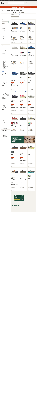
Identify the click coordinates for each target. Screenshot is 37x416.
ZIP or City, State (4, 20)
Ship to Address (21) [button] (5, 25)
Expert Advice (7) (21, 12)
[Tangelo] (15, 28)
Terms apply (16, 208)
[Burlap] (20, 52)
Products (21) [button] (15, 12)
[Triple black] (13, 28)
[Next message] (29, 7)
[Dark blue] (20, 28)
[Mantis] (31, 123)
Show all (3, 43)
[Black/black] (13, 152)
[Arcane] (29, 52)
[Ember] (12, 123)
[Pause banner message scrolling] (30, 7)
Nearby (8, 20)
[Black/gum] (28, 77)
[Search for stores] (8, 22)
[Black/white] (13, 123)
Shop (5, 3)
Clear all (19, 14)
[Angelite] (17, 123)
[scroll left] (11, 28)
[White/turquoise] (21, 77)
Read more (13, 141)
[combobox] (16, 3)
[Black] (23, 52)
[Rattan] (29, 77)
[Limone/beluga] (28, 123)
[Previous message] (6, 7)
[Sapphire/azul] (17, 28)
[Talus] (14, 123)
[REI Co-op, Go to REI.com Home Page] (2, 3)
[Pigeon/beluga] (20, 77)
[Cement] (28, 28)
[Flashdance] (21, 52)
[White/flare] (14, 28)
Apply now (13, 209)
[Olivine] (21, 28)
